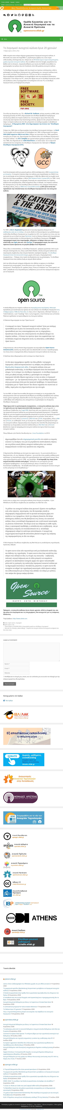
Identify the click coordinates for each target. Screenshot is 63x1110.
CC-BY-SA (31, 1106)
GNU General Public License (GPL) (39, 178)
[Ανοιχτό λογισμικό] (31, 26)
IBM (58, 418)
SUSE (40, 418)
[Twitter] (12, 15)
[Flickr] (30, 15)
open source (8, 624)
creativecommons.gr (9, 4)
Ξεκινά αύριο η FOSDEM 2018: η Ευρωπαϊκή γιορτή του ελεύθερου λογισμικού (26, 626)
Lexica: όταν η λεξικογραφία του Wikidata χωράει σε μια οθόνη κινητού (26, 984)
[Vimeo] (26, 15)
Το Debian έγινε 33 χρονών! (12, 1009)
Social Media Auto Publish (25, 1109)
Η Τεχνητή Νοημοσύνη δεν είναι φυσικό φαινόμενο (20, 1069)
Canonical (25, 418)
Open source (11, 623)
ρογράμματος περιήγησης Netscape (44, 308)
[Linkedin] (16, 15)
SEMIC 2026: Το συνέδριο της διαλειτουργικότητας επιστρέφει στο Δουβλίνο (28, 1081)
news (6, 623)
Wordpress (30, 1104)
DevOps (29, 242)
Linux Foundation (38, 433)
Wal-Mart (42, 425)
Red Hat (32, 418)
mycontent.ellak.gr (19, 4)
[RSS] (33, 15)
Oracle (9, 421)
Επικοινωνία (39, 1106)
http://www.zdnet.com (20, 618)
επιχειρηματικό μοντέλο (31, 439)
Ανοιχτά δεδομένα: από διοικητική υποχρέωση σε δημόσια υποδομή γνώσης (28, 1047)
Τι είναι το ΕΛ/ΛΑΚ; (5, 2)
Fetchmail (28, 236)
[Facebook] (8, 15)
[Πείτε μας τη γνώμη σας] (4, 15)
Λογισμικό (18, 623)
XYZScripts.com (40, 1109)
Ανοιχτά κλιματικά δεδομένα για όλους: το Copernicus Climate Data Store (27, 1002)
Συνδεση (17, 2)
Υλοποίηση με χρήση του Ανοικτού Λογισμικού (14, 1104)
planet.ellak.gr (10, 979)
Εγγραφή (12, 2)
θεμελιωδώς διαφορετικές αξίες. (17, 367)
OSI (13, 624)
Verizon (51, 425)
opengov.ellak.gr (11, 1064)
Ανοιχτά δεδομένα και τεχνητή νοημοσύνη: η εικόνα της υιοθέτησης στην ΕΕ (28, 1038)
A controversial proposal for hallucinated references (20, 1007)
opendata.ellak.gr (11, 1020)
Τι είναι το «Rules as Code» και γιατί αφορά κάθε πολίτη (21, 1086)
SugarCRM (24, 410)
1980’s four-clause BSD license (30, 187)
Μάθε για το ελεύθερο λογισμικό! (31, 8)
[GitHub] (19, 15)
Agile (15, 242)
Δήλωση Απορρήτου (47, 1104)
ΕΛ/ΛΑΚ (3, 4)
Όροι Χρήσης (37, 1104)
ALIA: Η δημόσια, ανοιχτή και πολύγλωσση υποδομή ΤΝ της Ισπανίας (25, 1097)
